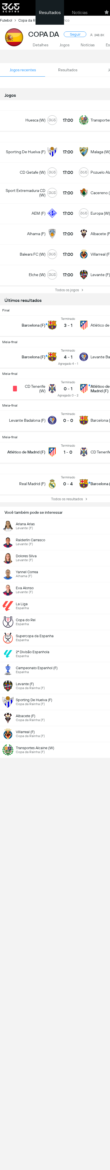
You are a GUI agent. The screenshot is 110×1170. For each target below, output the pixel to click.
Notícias (79, 12)
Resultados (50, 12)
